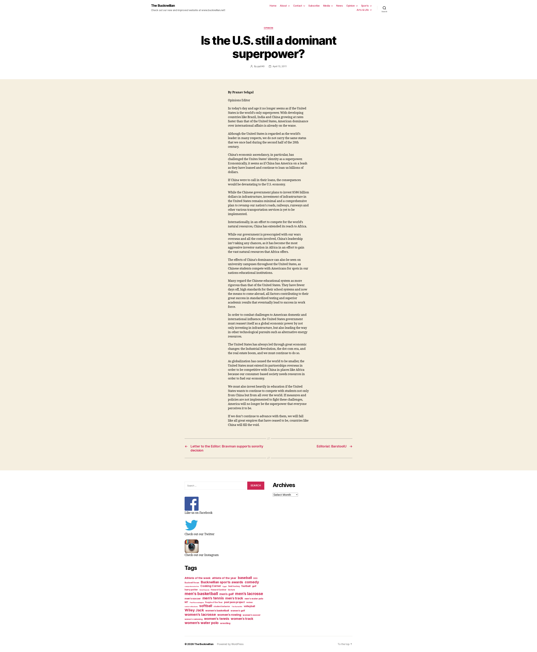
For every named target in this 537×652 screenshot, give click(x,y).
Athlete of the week (197, 578)
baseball (245, 578)
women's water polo (202, 623)
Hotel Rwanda (204, 590)
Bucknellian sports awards (222, 582)
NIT (186, 602)
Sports (365, 5)
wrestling (225, 623)
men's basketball (201, 593)
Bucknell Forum (192, 582)
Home (273, 5)
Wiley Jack (194, 610)
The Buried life (237, 607)
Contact (297, 5)
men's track (234, 598)
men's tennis (213, 598)
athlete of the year (224, 578)
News (339, 5)
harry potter (191, 589)
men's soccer (193, 598)
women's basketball (217, 610)
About (283, 5)
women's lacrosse (200, 614)
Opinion (350, 5)
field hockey (234, 586)
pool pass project (234, 602)
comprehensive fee (192, 586)
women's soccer (251, 615)
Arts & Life (363, 9)
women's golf (238, 610)
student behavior (222, 606)
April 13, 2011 (280, 66)
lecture (231, 590)
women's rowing (229, 614)
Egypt (224, 586)
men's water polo (254, 598)
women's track (242, 619)
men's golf (226, 594)
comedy (252, 582)
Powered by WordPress (230, 644)
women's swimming (194, 619)
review (249, 602)
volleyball (249, 606)
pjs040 (261, 66)
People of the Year (213, 602)
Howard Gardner (218, 590)
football (246, 586)
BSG (255, 578)
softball (205, 606)
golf (254, 586)
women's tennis (216, 619)
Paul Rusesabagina (197, 602)
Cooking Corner (210, 586)
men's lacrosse (249, 593)
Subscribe (314, 5)
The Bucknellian (163, 5)
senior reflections (191, 607)
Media (326, 5)
